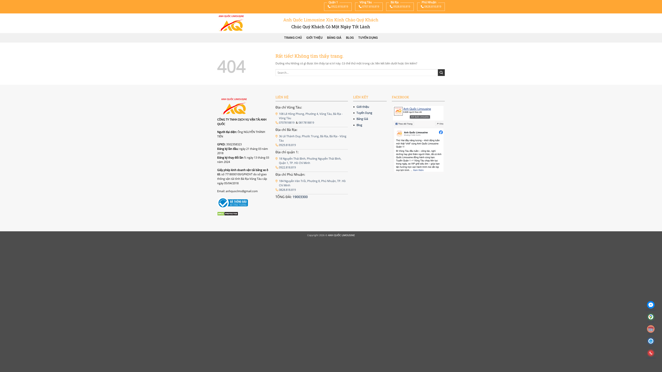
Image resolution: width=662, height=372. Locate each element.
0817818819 (306, 123)
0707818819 (286, 123)
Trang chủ (293, 37)
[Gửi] (441, 72)
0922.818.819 (287, 167)
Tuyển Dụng (368, 37)
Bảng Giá (334, 37)
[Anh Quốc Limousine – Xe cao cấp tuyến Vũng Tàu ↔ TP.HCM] (231, 23)
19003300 (300, 196)
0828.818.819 (287, 190)
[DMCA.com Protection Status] (227, 213)
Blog (350, 37)
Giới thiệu (314, 37)
